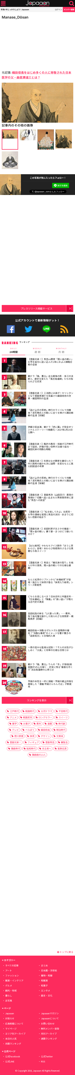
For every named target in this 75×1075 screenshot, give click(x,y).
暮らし (8, 995)
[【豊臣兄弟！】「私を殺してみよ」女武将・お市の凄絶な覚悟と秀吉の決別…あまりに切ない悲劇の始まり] (14, 518)
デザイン (45, 736)
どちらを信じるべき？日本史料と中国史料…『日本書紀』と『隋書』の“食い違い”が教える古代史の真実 (50, 599)
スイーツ (63, 717)
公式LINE (46, 329)
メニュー (3, 3)
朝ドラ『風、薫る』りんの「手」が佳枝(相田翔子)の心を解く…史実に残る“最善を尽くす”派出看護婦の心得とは (50, 667)
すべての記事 (11, 965)
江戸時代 (14, 711)
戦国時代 (29, 711)
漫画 (49, 723)
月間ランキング (13, 1043)
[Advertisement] (26, 44)
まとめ (44, 965)
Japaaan (37, 4)
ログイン (58, 9)
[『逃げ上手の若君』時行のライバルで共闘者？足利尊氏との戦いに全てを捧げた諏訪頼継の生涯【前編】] (14, 416)
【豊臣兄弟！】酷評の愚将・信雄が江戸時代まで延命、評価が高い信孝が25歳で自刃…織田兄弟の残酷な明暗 (50, 446)
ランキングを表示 (36, 700)
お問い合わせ (48, 1023)
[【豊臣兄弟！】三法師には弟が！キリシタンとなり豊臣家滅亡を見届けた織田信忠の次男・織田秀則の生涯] (14, 399)
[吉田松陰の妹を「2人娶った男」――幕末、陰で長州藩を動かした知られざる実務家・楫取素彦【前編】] (14, 620)
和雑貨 (44, 980)
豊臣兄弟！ (15, 742)
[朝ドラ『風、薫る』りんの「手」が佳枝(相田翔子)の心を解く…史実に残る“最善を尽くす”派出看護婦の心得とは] (14, 671)
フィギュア (33, 742)
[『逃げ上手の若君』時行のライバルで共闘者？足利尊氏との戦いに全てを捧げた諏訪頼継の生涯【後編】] (14, 484)
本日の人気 (11, 1038)
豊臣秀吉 (49, 742)
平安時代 (63, 711)
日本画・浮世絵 (49, 970)
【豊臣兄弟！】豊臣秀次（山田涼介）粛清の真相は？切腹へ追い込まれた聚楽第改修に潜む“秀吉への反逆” (50, 497)
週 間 (37, 350)
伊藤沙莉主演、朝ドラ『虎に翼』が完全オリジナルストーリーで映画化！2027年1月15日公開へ (50, 429)
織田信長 (45, 729)
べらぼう (29, 729)
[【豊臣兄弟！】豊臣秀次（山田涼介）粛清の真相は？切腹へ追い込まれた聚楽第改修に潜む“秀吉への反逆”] (14, 501)
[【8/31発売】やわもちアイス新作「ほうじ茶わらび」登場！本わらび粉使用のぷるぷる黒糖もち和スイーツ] (14, 552)
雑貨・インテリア (14, 980)
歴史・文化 (46, 995)
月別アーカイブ (49, 1033)
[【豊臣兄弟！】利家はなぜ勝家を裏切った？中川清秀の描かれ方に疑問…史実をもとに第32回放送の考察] (14, 467)
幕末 (38, 723)
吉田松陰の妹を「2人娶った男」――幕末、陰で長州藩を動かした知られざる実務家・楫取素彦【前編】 (50, 616)
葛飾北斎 (62, 748)
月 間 (61, 350)
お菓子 (26, 723)
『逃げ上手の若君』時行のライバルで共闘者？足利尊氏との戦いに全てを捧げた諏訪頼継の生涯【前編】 (50, 412)
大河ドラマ (46, 711)
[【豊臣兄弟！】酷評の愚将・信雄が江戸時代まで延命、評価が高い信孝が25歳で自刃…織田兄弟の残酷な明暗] (14, 450)
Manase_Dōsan (15, 17)
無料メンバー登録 (50, 1028)
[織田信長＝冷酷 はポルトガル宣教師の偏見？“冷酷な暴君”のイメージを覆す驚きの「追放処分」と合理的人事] (14, 637)
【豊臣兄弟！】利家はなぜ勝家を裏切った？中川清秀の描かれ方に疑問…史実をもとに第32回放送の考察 (50, 463)
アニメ (13, 717)
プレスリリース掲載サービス (36, 308)
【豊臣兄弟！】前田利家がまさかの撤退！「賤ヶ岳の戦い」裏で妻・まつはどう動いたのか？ (50, 531)
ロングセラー (45, 717)
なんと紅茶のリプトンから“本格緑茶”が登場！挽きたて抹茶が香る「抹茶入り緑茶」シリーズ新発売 (50, 582)
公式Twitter (28, 329)
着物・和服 (46, 975)
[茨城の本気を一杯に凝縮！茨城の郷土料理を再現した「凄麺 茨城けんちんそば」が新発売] (14, 688)
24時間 (13, 350)
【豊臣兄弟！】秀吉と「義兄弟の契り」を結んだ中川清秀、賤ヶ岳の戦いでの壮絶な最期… (50, 565)
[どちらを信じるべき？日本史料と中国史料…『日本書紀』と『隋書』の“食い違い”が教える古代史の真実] (14, 603)
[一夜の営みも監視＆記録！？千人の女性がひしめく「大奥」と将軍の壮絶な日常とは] (14, 654)
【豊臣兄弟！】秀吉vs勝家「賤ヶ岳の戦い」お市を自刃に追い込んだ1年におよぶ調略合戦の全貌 (50, 361)
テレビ (15, 729)
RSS (64, 329)
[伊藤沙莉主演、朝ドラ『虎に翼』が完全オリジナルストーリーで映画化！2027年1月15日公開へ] (14, 433)
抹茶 (32, 736)
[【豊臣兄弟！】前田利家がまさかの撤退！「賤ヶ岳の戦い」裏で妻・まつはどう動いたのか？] (14, 535)
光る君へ (46, 748)
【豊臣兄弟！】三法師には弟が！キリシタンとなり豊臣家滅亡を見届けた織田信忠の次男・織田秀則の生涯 (50, 395)
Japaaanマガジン (50, 1013)
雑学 (14, 723)
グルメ (8, 985)
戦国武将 (27, 717)
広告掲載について (14, 1023)
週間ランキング (49, 1038)
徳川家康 (18, 736)
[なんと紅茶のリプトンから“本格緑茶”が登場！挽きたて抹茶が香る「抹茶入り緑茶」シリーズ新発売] (14, 586)
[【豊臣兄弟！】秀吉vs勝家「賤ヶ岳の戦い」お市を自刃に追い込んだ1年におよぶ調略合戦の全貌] (14, 365)
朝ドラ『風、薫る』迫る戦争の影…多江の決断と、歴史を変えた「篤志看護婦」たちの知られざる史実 (50, 378)
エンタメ (45, 990)
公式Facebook (11, 329)
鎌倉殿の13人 (39, 754)
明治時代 (60, 729)
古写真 (8, 1000)
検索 (71, 3)
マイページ (11, 1028)
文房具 (59, 736)
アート (8, 970)
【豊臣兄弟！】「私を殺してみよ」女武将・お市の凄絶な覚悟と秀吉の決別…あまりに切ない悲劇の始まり (50, 514)
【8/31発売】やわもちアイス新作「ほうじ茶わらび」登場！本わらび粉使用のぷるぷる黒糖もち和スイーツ (50, 548)
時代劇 (61, 723)
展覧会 (64, 742)
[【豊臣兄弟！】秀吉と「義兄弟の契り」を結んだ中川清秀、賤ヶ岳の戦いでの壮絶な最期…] (14, 569)
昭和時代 (31, 748)
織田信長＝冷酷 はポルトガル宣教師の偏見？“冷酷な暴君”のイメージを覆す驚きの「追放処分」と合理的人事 (49, 633)
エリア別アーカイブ (15, 1033)
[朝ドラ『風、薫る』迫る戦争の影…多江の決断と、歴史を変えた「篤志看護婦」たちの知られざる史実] (14, 382)
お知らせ (9, 1018)
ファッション (12, 975)
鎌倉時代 (15, 748)
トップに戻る (66, 952)
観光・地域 (11, 990)
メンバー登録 (69, 9)
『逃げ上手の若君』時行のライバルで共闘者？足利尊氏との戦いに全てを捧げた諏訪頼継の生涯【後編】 (50, 480)
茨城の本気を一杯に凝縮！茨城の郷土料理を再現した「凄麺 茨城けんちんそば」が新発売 (50, 684)
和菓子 (44, 985)
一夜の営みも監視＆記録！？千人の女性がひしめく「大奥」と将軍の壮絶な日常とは (50, 649)
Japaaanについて (50, 1018)
